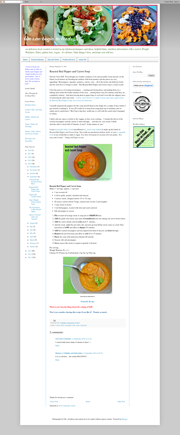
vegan (77, 325)
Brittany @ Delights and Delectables (68, 353)
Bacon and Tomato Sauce (35, 195)
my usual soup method (92, 129)
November (34, 170)
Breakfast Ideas (30, 105)
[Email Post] (54, 320)
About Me (82, 59)
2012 (30, 254)
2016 (30, 157)
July (31, 226)
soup (73, 325)
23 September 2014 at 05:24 (93, 353)
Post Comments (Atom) (67, 405)
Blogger (124, 419)
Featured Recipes (37, 59)
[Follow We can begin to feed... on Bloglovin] (143, 86)
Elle (58, 323)
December (33, 166)
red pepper (68, 325)
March (32, 240)
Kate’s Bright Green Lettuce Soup (35, 202)
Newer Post (54, 401)
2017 (30, 153)
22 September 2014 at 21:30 (81, 339)
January (33, 246)
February (33, 243)
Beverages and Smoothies (30, 139)
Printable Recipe (87, 301)
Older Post (121, 401)
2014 (30, 163)
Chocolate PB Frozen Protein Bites (35, 181)
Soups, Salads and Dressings (31, 125)
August (32, 223)
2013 (30, 251)
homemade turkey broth (64, 129)
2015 (30, 160)
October (33, 173)
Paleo (62, 325)
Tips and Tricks (53, 59)
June (31, 230)
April (32, 236)
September (34, 176)
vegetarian (83, 325)
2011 (30, 257)
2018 (30, 150)
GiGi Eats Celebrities (63, 338)
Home (25, 59)
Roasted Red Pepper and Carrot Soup (34, 189)
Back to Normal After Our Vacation (34, 217)
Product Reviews (69, 59)
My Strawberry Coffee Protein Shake (35, 209)
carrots (58, 325)
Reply (57, 345)
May (31, 233)
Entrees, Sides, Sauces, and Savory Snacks (33, 132)
